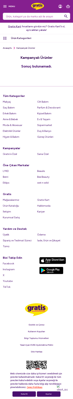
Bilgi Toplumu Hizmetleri (36, 338)
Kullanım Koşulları (36, 331)
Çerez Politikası (34, 387)
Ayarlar (49, 394)
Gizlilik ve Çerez (36, 325)
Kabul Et (24, 394)
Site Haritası (36, 351)
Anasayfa (7, 48)
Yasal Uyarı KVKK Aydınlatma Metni (36, 345)
